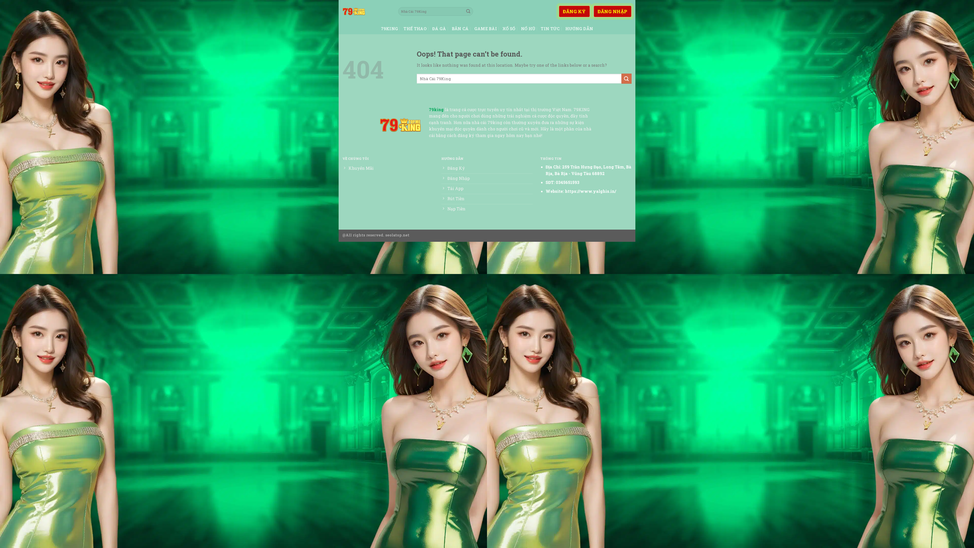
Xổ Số (508, 28)
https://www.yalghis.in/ (590, 191)
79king (389, 28)
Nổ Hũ (528, 28)
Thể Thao (415, 28)
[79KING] (366, 11)
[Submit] (468, 11)
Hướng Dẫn (579, 28)
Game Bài (485, 28)
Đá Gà (439, 28)
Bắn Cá (460, 28)
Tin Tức (550, 28)
